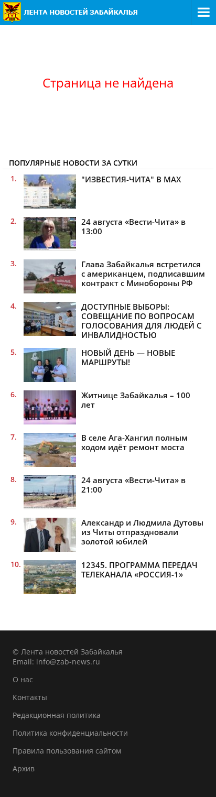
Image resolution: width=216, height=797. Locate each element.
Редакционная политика (57, 715)
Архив (24, 768)
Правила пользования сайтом (67, 751)
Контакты (30, 697)
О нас (23, 679)
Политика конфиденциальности (70, 733)
